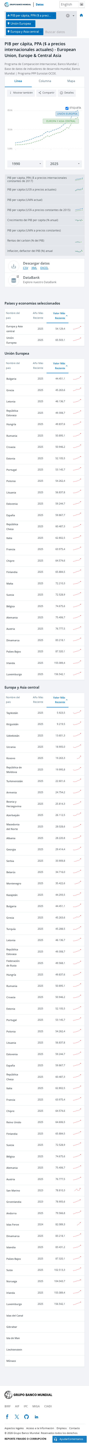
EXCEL (44, 268)
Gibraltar (11, 1326)
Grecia (10, 390)
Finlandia (11, 572)
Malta (9, 583)
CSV (25, 268)
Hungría (11, 424)
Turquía (11, 929)
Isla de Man (13, 1338)
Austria (10, 628)
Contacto (74, 1428)
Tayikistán (12, 713)
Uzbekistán (12, 735)
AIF (17, 1406)
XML (34, 268)
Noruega (11, 1281)
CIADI (48, 1406)
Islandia (11, 1247)
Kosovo (10, 758)
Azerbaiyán (13, 815)
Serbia (10, 861)
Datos (40, 4)
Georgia (11, 849)
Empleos (62, 1428)
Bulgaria (11, 378)
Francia (10, 549)
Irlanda (10, 663)
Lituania (11, 492)
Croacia (10, 447)
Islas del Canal (14, 1315)
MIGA (36, 1406)
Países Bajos (13, 651)
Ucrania (11, 747)
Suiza (9, 1270)
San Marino (13, 1190)
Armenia (11, 792)
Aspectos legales (14, 1428)
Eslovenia (12, 503)
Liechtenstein (14, 1349)
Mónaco (11, 1360)
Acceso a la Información (40, 1428)
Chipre (10, 560)
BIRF (7, 1406)
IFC (26, 1406)
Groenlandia (13, 1201)
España (10, 515)
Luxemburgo (14, 674)
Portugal (11, 469)
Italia (9, 538)
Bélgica (10, 606)
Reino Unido (13, 1122)
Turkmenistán (14, 781)
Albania (10, 838)
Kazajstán (12, 895)
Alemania (12, 617)
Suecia (10, 594)
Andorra (11, 1213)
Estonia (10, 458)
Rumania (11, 435)
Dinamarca (12, 640)
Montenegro (13, 883)
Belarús (10, 872)
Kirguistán (12, 724)
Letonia (10, 401)
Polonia (11, 481)
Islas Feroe (12, 1224)
